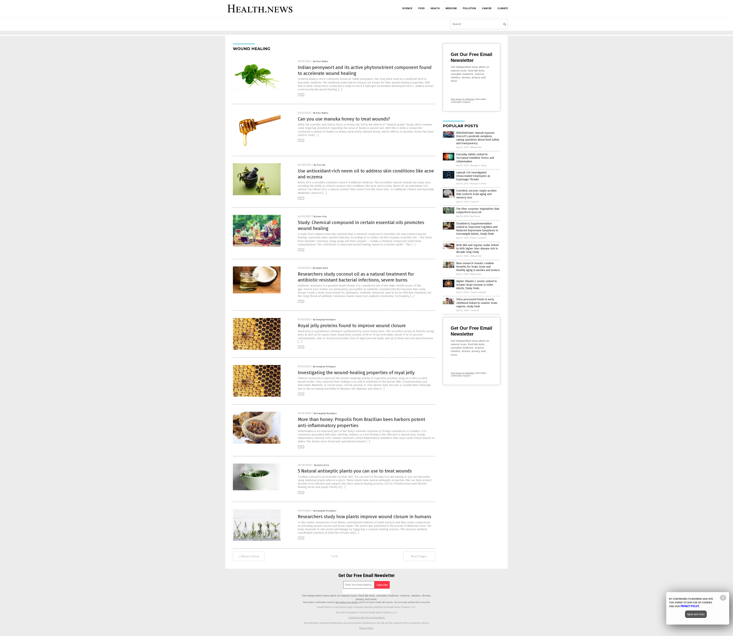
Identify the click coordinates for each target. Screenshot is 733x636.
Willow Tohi (476, 147)
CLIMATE (502, 8)
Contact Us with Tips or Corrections (366, 617)
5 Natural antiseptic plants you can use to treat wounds (355, 471)
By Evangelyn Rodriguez (324, 319)
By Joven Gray (320, 216)
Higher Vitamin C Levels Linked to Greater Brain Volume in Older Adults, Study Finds (476, 285)
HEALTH (435, 8)
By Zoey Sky (319, 165)
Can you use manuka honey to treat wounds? (344, 119)
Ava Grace (475, 216)
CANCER (487, 8)
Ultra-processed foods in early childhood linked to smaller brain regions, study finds (476, 303)
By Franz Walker (320, 61)
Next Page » (419, 556)
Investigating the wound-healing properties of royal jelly (356, 372)
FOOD (421, 8)
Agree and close (696, 614)
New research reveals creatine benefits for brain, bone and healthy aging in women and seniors (478, 267)
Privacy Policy (366, 628)
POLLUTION (469, 8)
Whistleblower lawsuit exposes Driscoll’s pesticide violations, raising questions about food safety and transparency (477, 138)
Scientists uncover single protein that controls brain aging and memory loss (476, 194)
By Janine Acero (321, 465)
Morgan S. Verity (478, 165)
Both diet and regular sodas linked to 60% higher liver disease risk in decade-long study (477, 249)
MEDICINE (451, 8)
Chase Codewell (478, 238)
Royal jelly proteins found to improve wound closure (352, 325)
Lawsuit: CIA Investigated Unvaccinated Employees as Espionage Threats (473, 176)
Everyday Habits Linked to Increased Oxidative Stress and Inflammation (475, 158)
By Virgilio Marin (320, 268)
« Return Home (248, 556)
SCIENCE (407, 8)
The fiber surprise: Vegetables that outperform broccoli (477, 210)
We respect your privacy (346, 602)
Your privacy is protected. (462, 99)
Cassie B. (475, 202)
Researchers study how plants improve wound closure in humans (364, 516)
